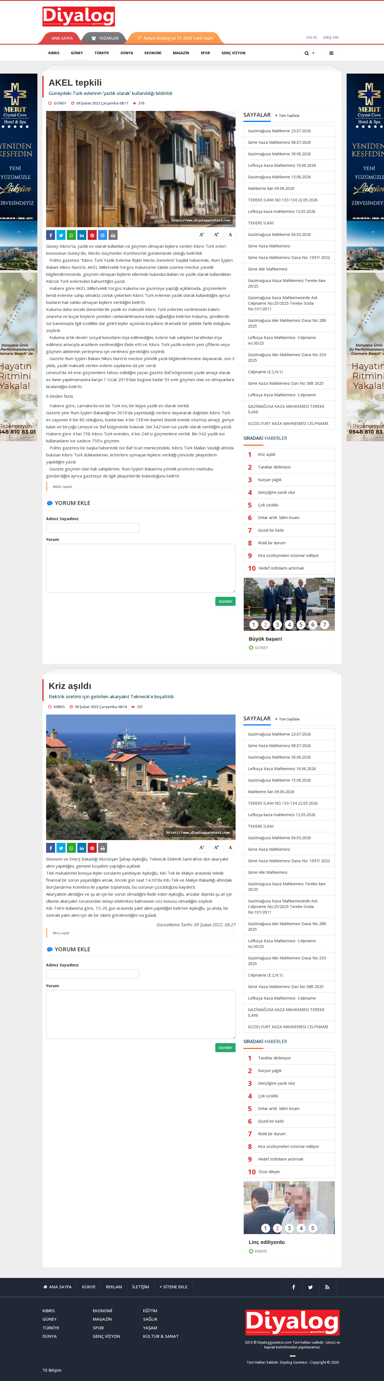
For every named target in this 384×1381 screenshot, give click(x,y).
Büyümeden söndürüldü (278, 1242)
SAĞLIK (150, 1319)
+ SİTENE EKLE (173, 1286)
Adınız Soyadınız (62, 518)
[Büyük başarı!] (289, 608)
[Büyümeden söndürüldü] (289, 1211)
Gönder (225, 601)
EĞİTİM (150, 1310)
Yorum (52, 539)
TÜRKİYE (101, 53)
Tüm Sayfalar (289, 115)
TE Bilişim (52, 1370)
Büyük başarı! (265, 639)
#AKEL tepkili (62, 486)
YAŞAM (150, 1327)
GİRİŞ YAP (331, 37)
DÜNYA (127, 53)
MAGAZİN (181, 53)
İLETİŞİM (140, 1286)
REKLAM (114, 1286)
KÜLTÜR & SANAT (161, 1336)
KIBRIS (53, 53)
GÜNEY (77, 53)
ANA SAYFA (62, 38)
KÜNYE (89, 1286)
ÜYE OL (311, 37)
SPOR (205, 53)
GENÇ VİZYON (233, 53)
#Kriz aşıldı (61, 933)
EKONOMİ (152, 53)
